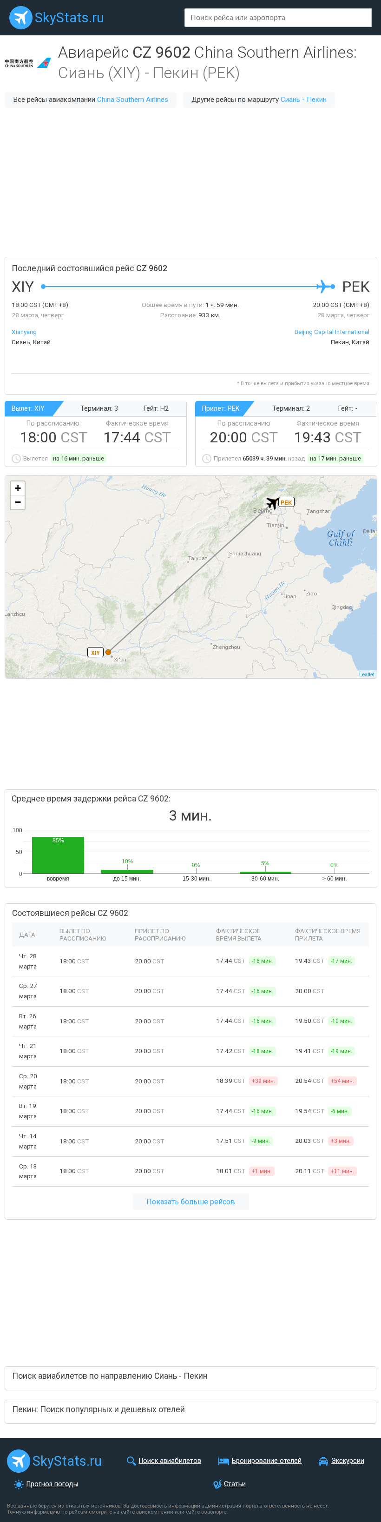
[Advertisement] (190, 182)
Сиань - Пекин (304, 99)
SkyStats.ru (69, 18)
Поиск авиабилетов (170, 1461)
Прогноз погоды (52, 1484)
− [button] (18, 502)
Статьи (235, 1484)
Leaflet (366, 674)
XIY (95, 652)
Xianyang (24, 331)
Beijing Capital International (332, 331)
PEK (286, 502)
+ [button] (18, 488)
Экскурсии (347, 1461)
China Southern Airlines (132, 99)
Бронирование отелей (267, 1461)
